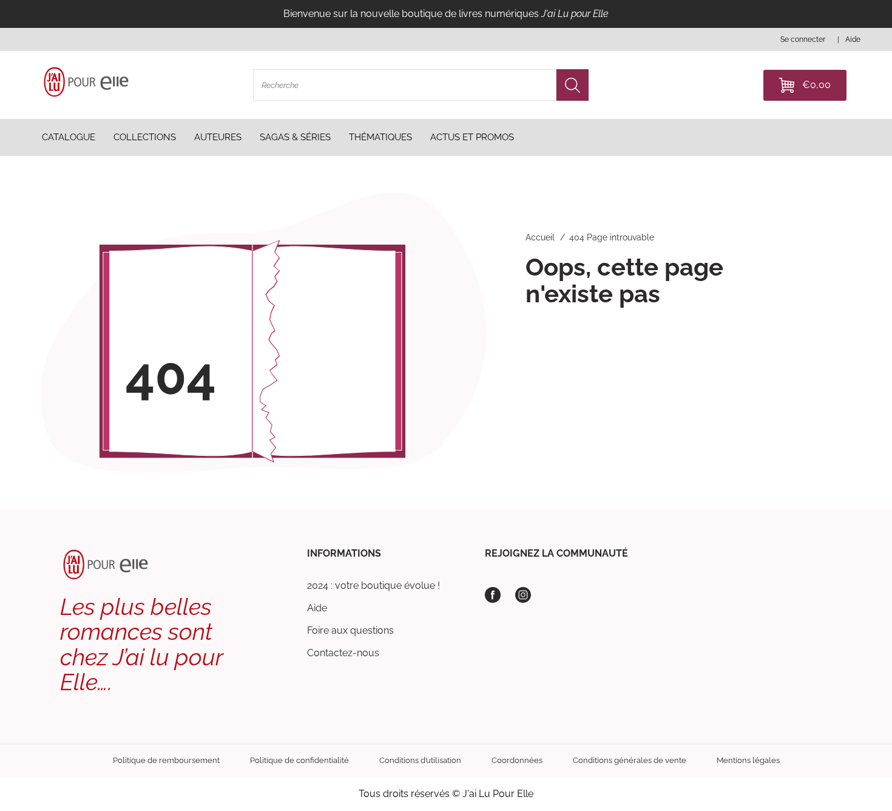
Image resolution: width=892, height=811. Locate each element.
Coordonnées (517, 760)
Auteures (218, 137)
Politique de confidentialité (299, 760)
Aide (317, 608)
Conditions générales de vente (629, 760)
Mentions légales (748, 760)
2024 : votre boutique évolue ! (373, 585)
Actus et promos (472, 137)
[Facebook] (493, 595)
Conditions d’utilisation (420, 760)
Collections (144, 137)
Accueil (540, 237)
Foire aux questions (350, 630)
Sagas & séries (295, 137)
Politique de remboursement (166, 760)
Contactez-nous (343, 653)
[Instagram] (523, 595)
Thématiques (380, 137)
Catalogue (68, 137)
